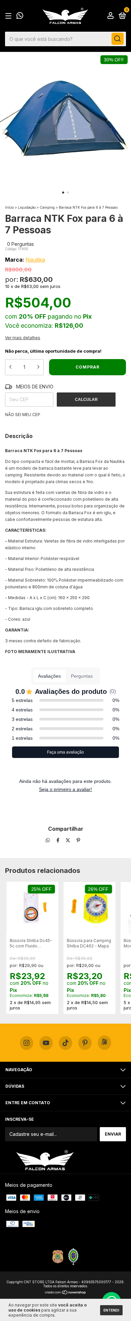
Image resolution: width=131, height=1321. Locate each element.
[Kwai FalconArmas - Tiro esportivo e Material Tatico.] (104, 1042)
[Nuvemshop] (66, 1292)
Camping (47, 207)
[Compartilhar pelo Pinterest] (78, 840)
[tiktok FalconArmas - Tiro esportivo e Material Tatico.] (65, 1043)
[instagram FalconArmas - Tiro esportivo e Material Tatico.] (26, 1043)
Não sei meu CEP (22, 414)
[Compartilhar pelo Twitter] (69, 840)
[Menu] (9, 16)
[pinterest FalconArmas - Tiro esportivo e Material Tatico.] (85, 1043)
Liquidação (27, 207)
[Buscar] (118, 39)
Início (9, 207)
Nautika (35, 259)
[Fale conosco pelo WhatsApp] (20, 16)
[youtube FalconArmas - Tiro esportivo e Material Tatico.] (46, 1043)
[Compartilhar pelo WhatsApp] (48, 840)
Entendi (111, 1310)
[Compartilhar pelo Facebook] (58, 840)
